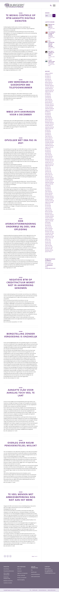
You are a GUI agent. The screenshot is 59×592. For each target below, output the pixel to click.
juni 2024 (47, 113)
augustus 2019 (48, 202)
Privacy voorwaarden (21, 577)
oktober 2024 (48, 107)
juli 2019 (47, 204)
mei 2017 (47, 242)
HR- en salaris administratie (6, 574)
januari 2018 (47, 230)
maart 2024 (47, 117)
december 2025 (48, 85)
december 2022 (48, 141)
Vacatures (19, 571)
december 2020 (48, 177)
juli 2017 (47, 239)
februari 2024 (48, 119)
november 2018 (48, 216)
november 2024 (48, 105)
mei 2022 (47, 151)
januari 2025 (47, 102)
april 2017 (47, 244)
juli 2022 (47, 148)
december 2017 (48, 231)
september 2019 (48, 200)
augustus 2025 (48, 91)
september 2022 (48, 145)
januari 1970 (47, 251)
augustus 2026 (48, 73)
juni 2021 (47, 168)
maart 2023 (47, 136)
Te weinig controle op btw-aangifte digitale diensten (20, 18)
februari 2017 (48, 247)
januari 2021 (47, 176)
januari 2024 (47, 121)
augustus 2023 (48, 128)
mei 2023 (47, 133)
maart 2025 (47, 99)
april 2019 (47, 208)
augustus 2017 (48, 237)
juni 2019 (47, 205)
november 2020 (48, 179)
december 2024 (48, 104)
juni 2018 (47, 224)
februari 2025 (48, 101)
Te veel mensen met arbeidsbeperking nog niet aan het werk (20, 497)
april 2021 (47, 171)
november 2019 (48, 197)
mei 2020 (47, 188)
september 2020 (48, 182)
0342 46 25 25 (49, 265)
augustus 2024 (48, 110)
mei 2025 (47, 96)
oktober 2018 (48, 217)
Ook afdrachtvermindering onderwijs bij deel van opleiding (20, 225)
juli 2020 (47, 185)
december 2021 (48, 159)
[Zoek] (50, 5)
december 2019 (48, 196)
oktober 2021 (48, 162)
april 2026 (47, 79)
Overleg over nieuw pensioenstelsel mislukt (21, 444)
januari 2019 (47, 213)
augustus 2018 (48, 220)
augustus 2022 (48, 147)
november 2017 (48, 233)
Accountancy (6, 568)
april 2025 (47, 97)
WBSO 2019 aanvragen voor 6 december (20, 113)
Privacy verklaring (21, 575)
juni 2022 (47, 150)
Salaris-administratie (35, 576)
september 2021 (48, 164)
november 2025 (48, 87)
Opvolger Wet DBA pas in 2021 (21, 141)
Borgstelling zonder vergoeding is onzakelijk (20, 335)
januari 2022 (47, 157)
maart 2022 (47, 154)
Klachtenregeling (20, 579)
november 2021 (48, 161)
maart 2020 (47, 191)
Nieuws (20, 13)
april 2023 (47, 134)
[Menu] (53, 5)
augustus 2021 (48, 165)
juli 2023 (47, 130)
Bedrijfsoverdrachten (8, 580)
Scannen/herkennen (35, 574)
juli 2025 (47, 93)
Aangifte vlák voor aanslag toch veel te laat (21, 392)
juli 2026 (47, 74)
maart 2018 (47, 227)
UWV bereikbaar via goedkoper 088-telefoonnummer (20, 84)
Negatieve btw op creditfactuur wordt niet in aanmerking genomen (21, 283)
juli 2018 (47, 222)
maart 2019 (47, 210)
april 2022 (47, 153)
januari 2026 (47, 84)
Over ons (19, 568)
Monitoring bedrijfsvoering (7, 577)
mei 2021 (47, 170)
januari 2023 (47, 139)
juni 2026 (47, 76)
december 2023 (48, 122)
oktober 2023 (48, 125)
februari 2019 (48, 211)
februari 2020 (48, 193)
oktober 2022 (48, 144)
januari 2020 (47, 194)
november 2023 (48, 124)
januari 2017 (47, 248)
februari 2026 (48, 82)
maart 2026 (47, 81)
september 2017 (48, 236)
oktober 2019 (48, 199)
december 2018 (48, 214)
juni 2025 (47, 94)
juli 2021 (47, 167)
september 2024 (48, 108)
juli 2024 (47, 111)
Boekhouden (34, 572)
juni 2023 (47, 131)
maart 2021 (47, 173)
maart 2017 (47, 245)
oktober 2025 (48, 88)
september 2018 (48, 219)
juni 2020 (47, 187)
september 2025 (48, 90)
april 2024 (47, 116)
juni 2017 (47, 240)
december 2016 (48, 250)
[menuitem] (50, 5)
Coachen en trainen (8, 582)
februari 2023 (48, 137)
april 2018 (47, 225)
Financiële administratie (9, 571)
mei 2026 (47, 77)
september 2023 (48, 127)
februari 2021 (48, 174)
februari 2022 (48, 156)
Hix (32, 570)
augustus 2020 (48, 184)
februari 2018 (48, 228)
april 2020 (47, 190)
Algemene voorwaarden (22, 573)
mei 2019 (47, 207)
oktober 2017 (48, 234)
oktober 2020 (48, 181)
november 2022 (48, 142)
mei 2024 (47, 114)
